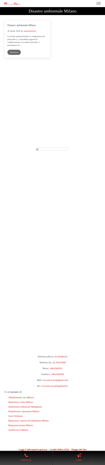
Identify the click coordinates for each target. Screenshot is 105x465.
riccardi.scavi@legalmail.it (55, 386)
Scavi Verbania (15, 416)
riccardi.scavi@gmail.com (55, 380)
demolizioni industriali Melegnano (25, 406)
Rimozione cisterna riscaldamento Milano (28, 420)
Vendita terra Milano (18, 430)
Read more (15, 52)
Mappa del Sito (79, 449)
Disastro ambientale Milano (21, 25)
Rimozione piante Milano (20, 425)
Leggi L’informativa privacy (33, 449)
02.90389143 (61, 356)
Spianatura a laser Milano (20, 402)
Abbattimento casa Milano (21, 397)
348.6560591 (56, 368)
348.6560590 (57, 374)
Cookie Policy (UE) (59, 449)
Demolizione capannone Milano (23, 411)
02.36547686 (59, 362)
